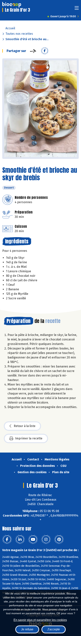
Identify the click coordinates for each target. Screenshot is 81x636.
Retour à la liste (24, 426)
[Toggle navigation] (77, 9)
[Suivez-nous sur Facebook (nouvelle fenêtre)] (7, 539)
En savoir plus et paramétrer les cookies (40, 620)
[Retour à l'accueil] (11, 5)
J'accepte (53, 629)
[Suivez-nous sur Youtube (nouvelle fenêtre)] (33, 539)
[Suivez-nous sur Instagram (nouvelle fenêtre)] (46, 539)
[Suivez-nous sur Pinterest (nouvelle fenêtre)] (59, 539)
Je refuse (27, 629)
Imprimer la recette (28, 438)
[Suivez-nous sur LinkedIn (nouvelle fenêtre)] (20, 539)
